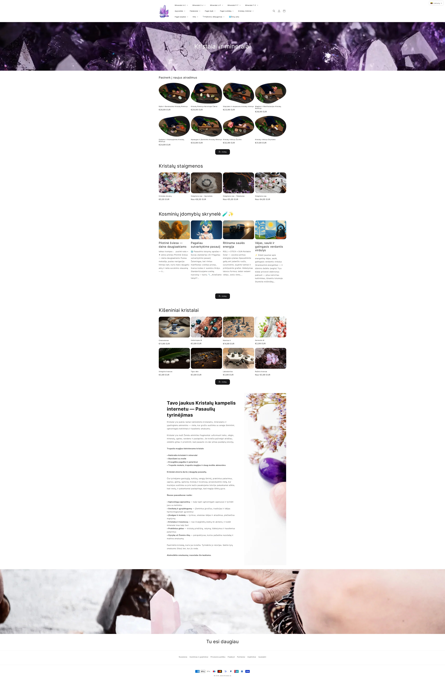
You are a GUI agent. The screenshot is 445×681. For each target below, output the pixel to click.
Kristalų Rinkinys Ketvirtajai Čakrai (204, 106)
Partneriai (241, 657)
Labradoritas (228, 371)
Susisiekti (262, 657)
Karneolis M (259, 340)
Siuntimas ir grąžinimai (199, 657)
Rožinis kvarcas (261, 371)
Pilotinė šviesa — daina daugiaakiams (173, 244)
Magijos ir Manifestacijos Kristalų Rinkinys (268, 107)
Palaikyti (231, 657)
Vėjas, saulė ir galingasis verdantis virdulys (269, 246)
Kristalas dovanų (165, 196)
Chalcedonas (164, 340)
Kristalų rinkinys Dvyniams (265, 139)
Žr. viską (222, 152)
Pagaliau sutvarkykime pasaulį (205, 244)
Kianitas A (227, 340)
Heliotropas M (196, 340)
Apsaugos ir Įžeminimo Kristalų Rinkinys (206, 139)
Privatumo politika (218, 657)
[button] (274, 11)
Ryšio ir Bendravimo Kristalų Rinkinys (173, 106)
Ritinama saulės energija (234, 244)
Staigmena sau (261, 196)
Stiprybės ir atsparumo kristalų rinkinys (238, 106)
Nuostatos (183, 657)
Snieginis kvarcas (165, 371)
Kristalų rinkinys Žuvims (232, 139)
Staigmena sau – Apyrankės (202, 196)
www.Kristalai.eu (225, 675)
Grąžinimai (251, 657)
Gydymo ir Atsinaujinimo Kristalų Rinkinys (171, 140)
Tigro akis (195, 371)
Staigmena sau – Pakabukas (234, 196)
